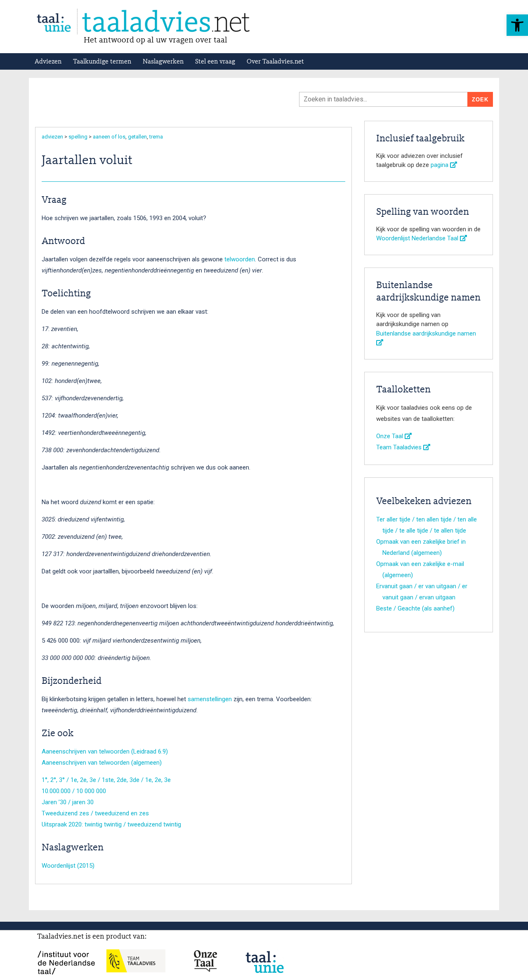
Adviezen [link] (48, 62)
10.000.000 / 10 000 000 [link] (74, 791)
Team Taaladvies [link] (399, 447)
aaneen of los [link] (109, 137)
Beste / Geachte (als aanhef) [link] (415, 608)
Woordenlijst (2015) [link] (68, 865)
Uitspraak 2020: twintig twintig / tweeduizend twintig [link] (111, 824)
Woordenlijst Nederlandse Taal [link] (418, 238)
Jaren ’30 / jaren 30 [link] (68, 802)
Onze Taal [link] (390, 436)
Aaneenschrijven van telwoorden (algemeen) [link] (102, 762)
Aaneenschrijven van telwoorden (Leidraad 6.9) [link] (105, 751)
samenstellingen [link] (210, 699)
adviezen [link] (52, 137)
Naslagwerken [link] (163, 62)
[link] (517, 25)
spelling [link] (77, 137)
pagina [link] (440, 165)
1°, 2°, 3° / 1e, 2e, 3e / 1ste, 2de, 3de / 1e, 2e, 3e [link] (106, 780)
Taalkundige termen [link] (102, 62)
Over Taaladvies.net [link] (275, 62)
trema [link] (156, 137)
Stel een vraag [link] (215, 62)
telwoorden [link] (239, 259)
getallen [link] (137, 137)
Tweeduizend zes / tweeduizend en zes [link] (95, 813)
